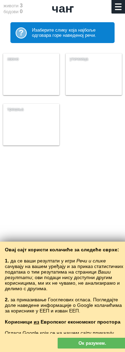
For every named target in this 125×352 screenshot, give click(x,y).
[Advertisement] (62, 227)
